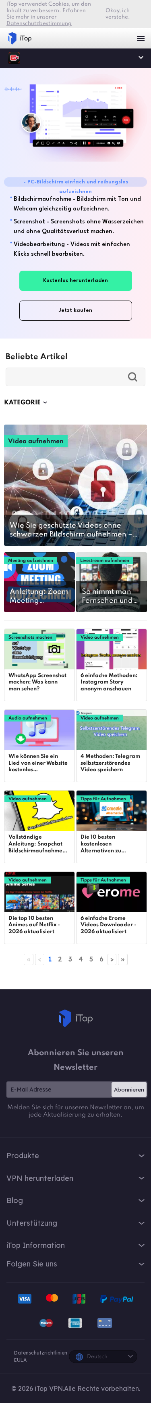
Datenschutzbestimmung (39, 23)
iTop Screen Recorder (14, 58)
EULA (20, 1360)
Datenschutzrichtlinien (40, 1353)
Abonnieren (129, 1089)
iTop (76, 1018)
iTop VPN (19, 38)
